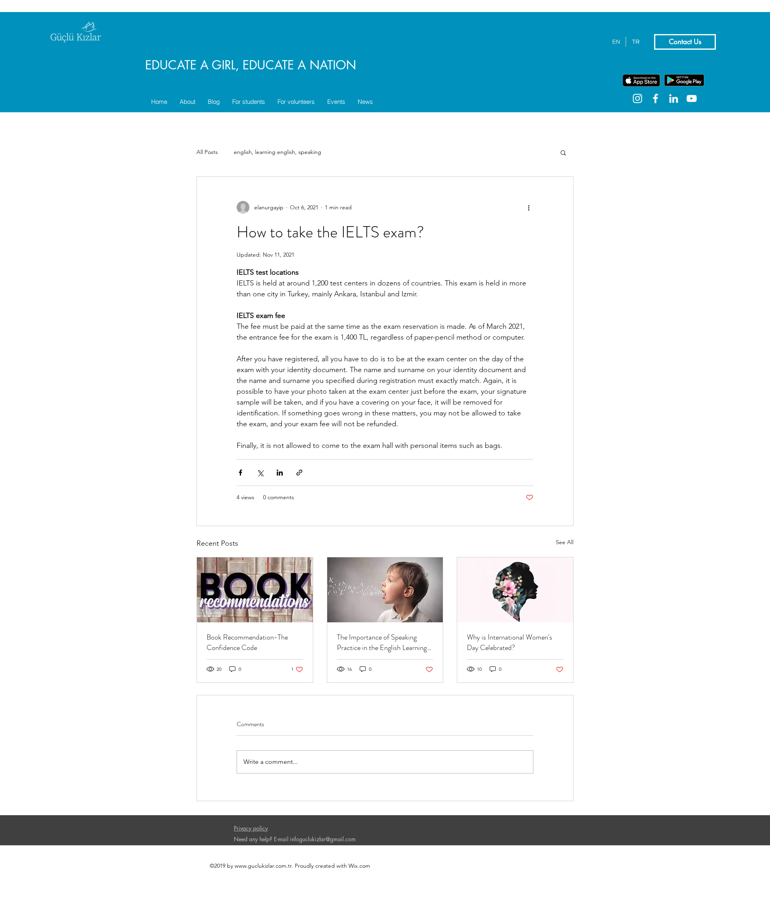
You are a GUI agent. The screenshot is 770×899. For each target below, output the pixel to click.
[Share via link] (299, 472)
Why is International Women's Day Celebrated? (509, 642)
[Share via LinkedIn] (280, 472)
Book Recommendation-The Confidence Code (247, 642)
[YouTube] (691, 98)
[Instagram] (637, 98)
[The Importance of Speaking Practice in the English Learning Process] (385, 589)
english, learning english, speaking (277, 152)
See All (564, 542)
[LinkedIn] (673, 98)
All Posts (207, 152)
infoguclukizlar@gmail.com (323, 839)
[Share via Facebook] (240, 472)
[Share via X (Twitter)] (260, 472)
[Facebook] (655, 98)
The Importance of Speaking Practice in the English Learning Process (382, 642)
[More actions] (528, 207)
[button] (563, 152)
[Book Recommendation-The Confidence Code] (255, 589)
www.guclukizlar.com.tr (263, 865)
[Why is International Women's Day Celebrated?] (515, 589)
